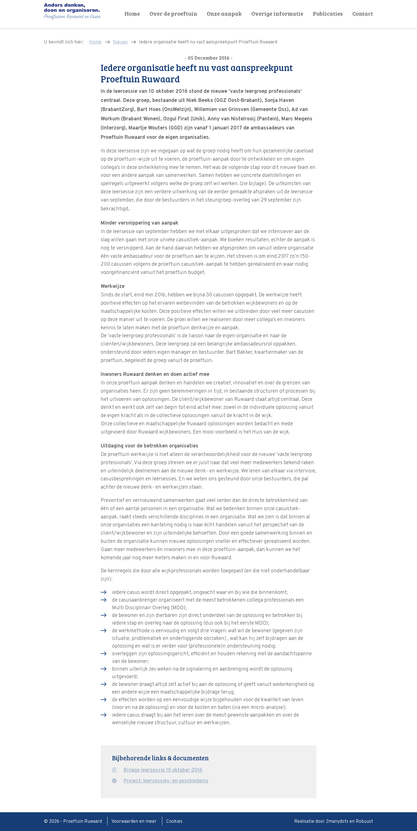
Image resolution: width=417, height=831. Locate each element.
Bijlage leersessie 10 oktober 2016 (163, 770)
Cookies (174, 821)
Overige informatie (277, 13)
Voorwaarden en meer (134, 821)
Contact (362, 13)
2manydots (337, 821)
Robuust (364, 821)
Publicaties (328, 13)
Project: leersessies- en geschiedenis (165, 781)
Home (132, 13)
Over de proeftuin (173, 13)
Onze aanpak (224, 13)
